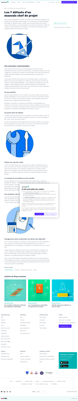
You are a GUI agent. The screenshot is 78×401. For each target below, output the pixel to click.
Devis (2, 325)
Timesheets (54, 384)
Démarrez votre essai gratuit (68, 2)
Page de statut (23, 361)
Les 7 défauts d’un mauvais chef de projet (17, 8)
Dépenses (3, 322)
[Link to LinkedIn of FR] (4, 391)
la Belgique (24, 210)
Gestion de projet (9, 269)
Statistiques (4, 330)
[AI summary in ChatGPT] (10, 391)
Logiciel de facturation (48, 381)
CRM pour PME (28, 381)
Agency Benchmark (24, 328)
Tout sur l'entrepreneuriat (28, 2)
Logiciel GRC (19, 381)
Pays (34, 391)
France (59, 2)
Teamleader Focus (5, 353)
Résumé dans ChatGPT (61, 23)
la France (30, 210)
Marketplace (23, 325)
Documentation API (24, 333)
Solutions (13, 2)
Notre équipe (42, 322)
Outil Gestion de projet (26, 384)
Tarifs (19, 2)
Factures (3, 320)
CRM (2, 317)
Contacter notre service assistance (67, 322)
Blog (5, 8)
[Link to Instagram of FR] (7, 391)
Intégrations (4, 344)
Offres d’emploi (43, 328)
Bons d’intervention (5, 338)
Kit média (41, 325)
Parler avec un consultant (65, 320)
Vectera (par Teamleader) (7, 359)
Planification (4, 333)
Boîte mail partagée (5, 341)
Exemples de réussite (25, 322)
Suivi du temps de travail (42, 384)
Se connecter (52, 2)
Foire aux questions (25, 356)
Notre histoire (42, 317)
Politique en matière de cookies (46, 359)
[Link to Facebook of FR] (1, 391)
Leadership (17, 269)
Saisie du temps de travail (26, 269)
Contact (38, 2)
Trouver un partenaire (25, 359)
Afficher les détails (50, 214)
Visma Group (74, 398)
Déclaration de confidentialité (46, 356)
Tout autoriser (39, 214)
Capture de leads (5, 336)
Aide (21, 353)
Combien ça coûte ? (5, 346)
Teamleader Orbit (5, 356)
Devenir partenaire (63, 317)
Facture (37, 381)
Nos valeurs (42, 320)
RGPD (40, 361)
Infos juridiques (43, 353)
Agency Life (23, 330)
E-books (22, 320)
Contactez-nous (64, 326)
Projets (35, 269)
